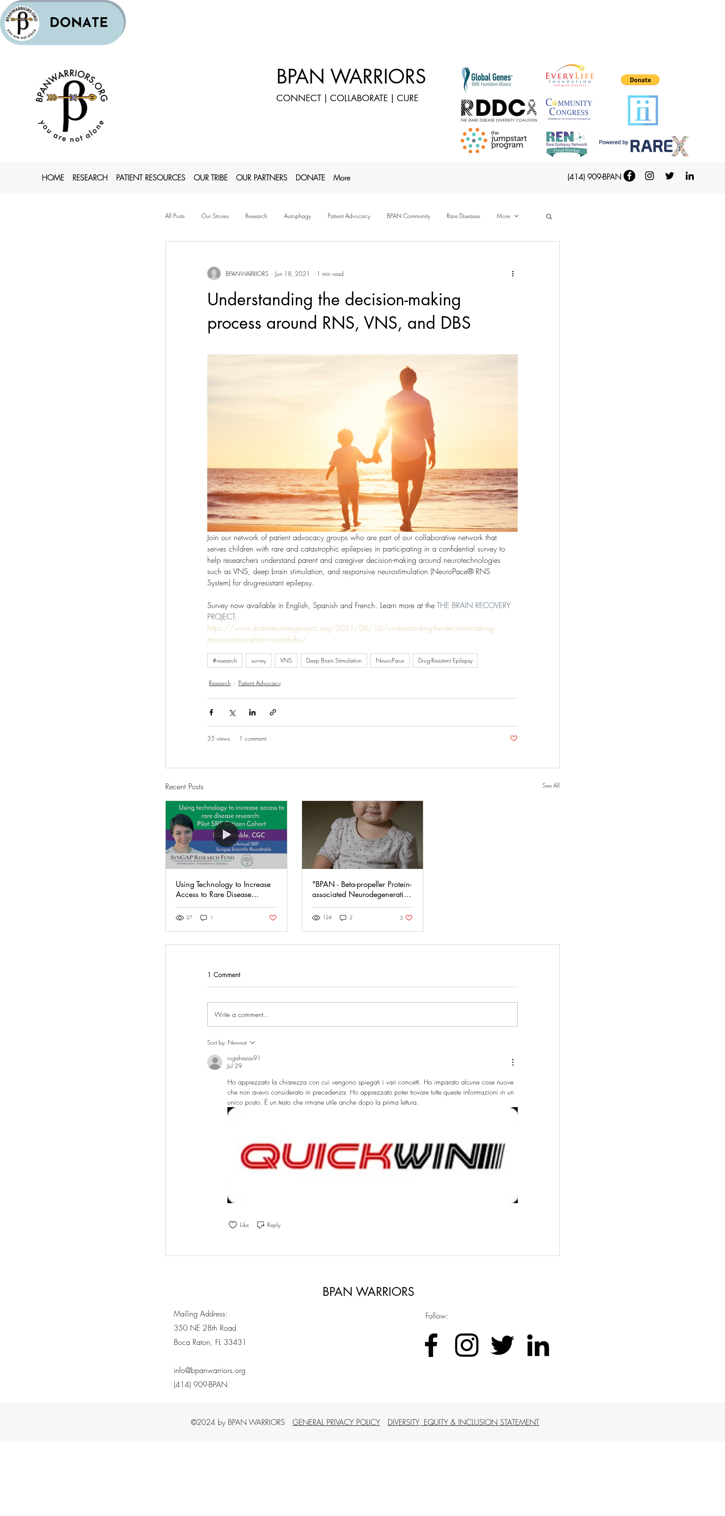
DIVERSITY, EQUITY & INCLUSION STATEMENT (463, 1422)
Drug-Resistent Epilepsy (445, 660)
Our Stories (215, 216)
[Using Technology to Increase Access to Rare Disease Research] (226, 835)
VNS (286, 660)
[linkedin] (690, 176)
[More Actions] (513, 1062)
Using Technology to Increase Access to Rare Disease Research (223, 889)
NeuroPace (390, 660)
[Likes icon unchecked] (232, 1225)
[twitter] (669, 176)
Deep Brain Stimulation (334, 660)
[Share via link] (273, 712)
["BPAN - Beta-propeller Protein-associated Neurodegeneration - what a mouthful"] (362, 835)
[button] (640, 79)
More (503, 216)
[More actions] (513, 273)
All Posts (175, 216)
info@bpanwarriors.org (209, 1370)
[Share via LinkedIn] (252, 712)
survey (258, 660)
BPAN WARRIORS (351, 76)
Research (256, 216)
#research (225, 660)
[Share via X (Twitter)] (232, 712)
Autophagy (297, 216)
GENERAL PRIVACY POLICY (336, 1422)
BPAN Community (408, 216)
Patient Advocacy (349, 216)
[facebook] (629, 176)
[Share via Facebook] (211, 712)
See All (551, 785)
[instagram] (649, 176)
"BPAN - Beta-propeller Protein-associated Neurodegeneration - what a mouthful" (362, 889)
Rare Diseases (463, 216)
